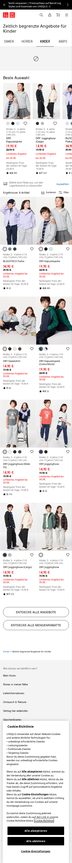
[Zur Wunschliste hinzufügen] (32, 249)
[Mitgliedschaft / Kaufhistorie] (50, 15)
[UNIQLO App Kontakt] (41, 15)
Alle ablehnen (36, 841)
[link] (40, 5)
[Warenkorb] (58, 15)
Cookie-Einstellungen (35, 851)
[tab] (9, 42)
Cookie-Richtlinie (44, 820)
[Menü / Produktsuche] (66, 15)
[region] (36, 792)
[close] (4, 5)
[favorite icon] (25, 123)
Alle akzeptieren (36, 831)
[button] (18, 221)
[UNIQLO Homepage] (9, 15)
